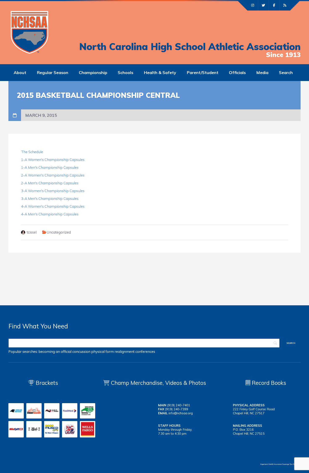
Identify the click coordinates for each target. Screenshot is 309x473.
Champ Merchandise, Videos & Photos (158, 382)
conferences (145, 351)
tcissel (32, 232)
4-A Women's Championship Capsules (53, 206)
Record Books (268, 382)
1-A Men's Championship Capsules (49, 167)
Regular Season (52, 72)
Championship (93, 72)
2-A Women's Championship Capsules (53, 175)
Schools (125, 72)
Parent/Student (202, 72)
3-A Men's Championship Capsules (49, 198)
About (20, 72)
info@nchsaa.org (181, 413)
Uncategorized (59, 232)
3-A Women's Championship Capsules (53, 191)
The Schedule (32, 152)
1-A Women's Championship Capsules (53, 159)
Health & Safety (160, 72)
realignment (125, 351)
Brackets (46, 382)
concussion (81, 351)
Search (286, 72)
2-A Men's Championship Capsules (49, 183)
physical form (102, 351)
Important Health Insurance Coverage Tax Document (280, 464)
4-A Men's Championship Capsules (49, 214)
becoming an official (54, 351)
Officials (237, 72)
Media (262, 72)
